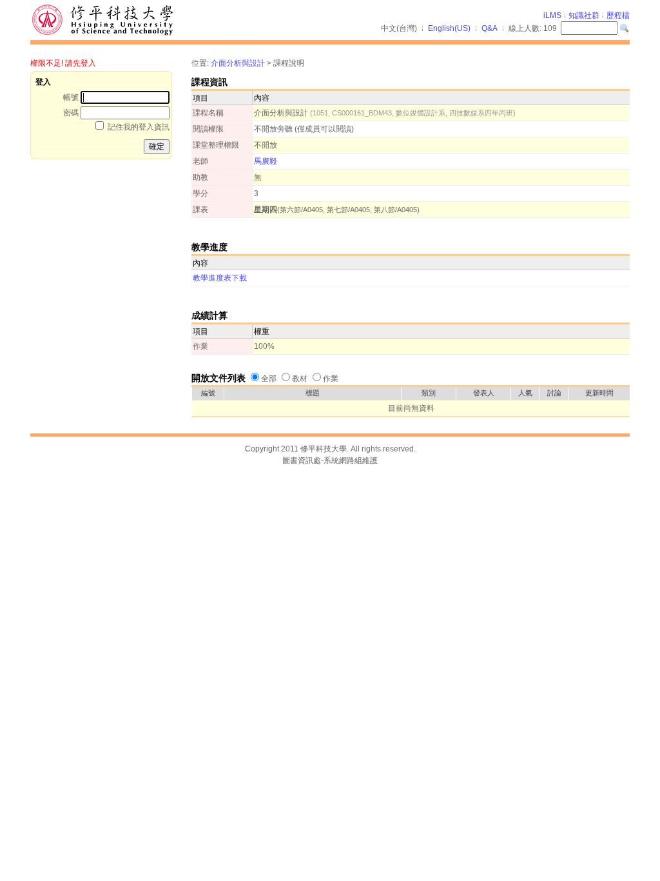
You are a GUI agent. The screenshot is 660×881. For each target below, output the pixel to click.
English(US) (449, 28)
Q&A (489, 28)
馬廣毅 (265, 161)
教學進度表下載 (220, 277)
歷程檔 (618, 15)
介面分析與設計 (238, 63)
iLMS (552, 15)
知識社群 (583, 15)
